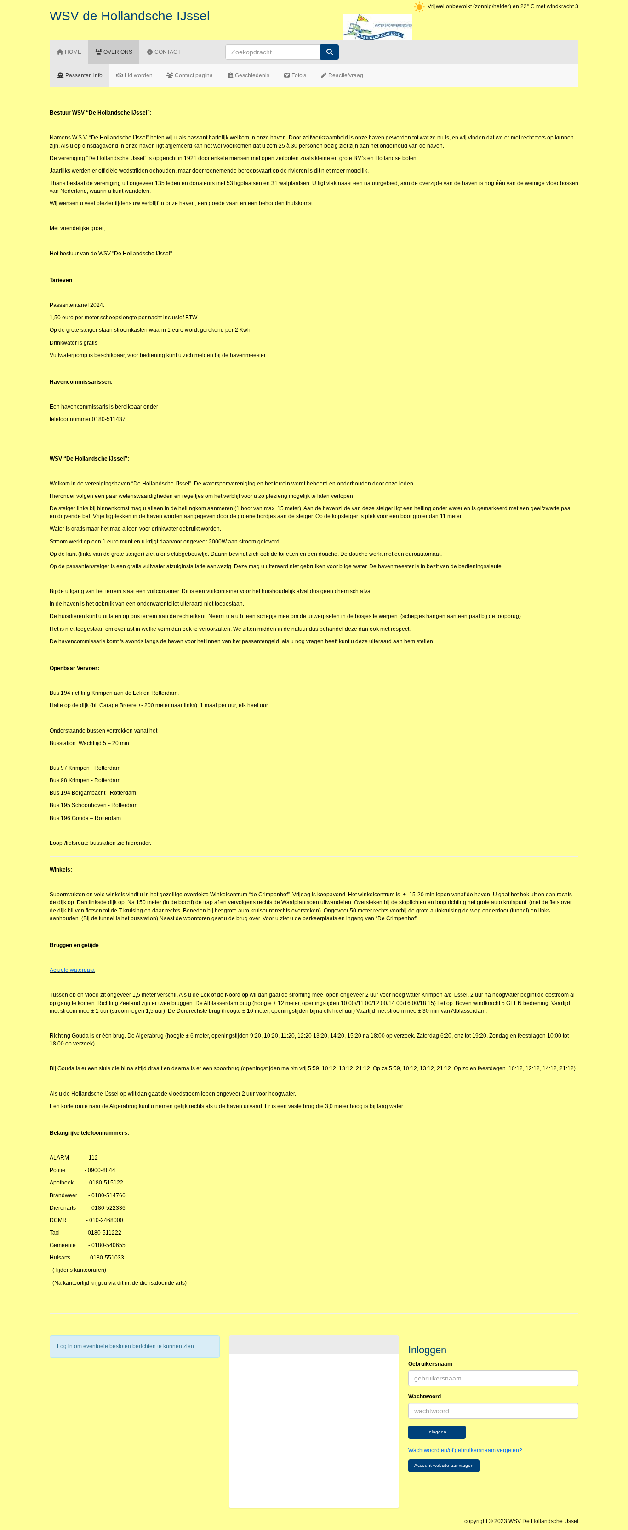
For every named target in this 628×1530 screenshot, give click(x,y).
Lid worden (138, 75)
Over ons (117, 52)
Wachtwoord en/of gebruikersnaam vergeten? (465, 1450)
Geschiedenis (251, 75)
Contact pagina (193, 75)
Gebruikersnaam (430, 1364)
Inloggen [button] (437, 1431)
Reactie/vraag (345, 75)
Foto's (298, 75)
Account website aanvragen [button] (444, 1465)
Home (72, 52)
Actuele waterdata (72, 970)
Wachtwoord (424, 1396)
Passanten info (83, 75)
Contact (167, 52)
